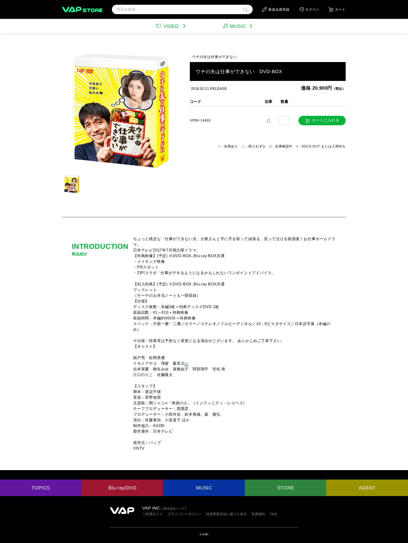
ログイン (312, 9)
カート (340, 9)
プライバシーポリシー (184, 514)
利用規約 (258, 514)
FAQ (273, 514)
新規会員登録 (278, 9)
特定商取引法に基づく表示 (226, 514)
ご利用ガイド (152, 514)
